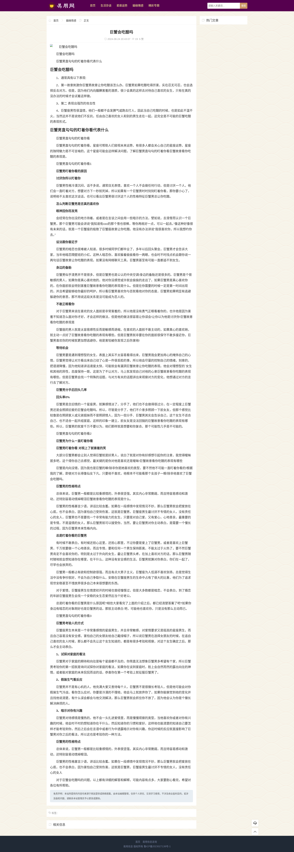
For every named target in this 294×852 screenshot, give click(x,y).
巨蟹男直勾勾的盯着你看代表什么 (79, 61)
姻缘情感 (138, 5)
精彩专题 (154, 5)
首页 (92, 5)
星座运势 (122, 5)
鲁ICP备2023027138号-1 (157, 846)
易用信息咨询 (150, 841)
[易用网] (67, 10)
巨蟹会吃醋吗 (65, 54)
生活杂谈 (106, 5)
